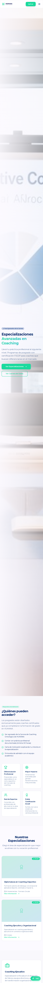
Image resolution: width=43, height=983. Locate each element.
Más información (10, 894)
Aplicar (30, 4)
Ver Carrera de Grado (14, 374)
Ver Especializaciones (15, 366)
